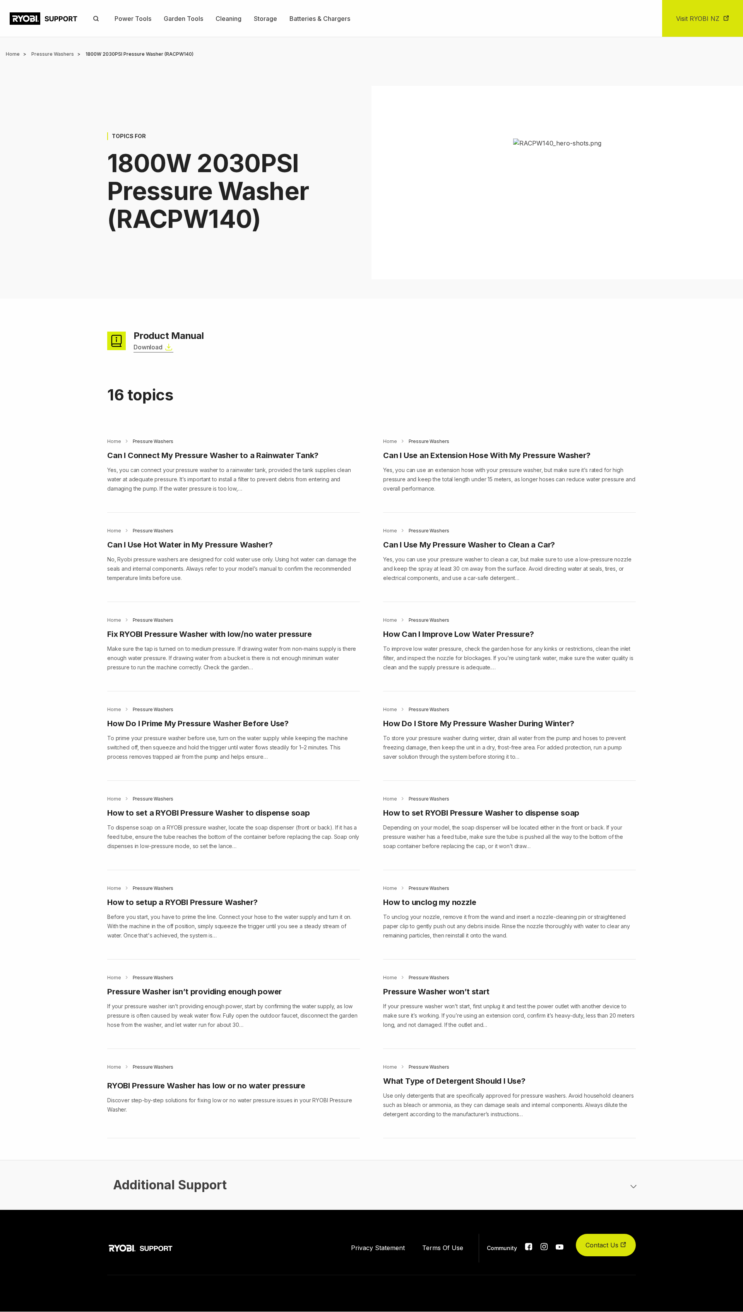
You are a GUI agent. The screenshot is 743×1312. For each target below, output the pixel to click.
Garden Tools (183, 18)
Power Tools (133, 18)
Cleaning (228, 18)
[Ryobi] (43, 18)
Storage (265, 18)
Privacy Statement (378, 1248)
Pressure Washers (52, 54)
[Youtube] (559, 1247)
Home (13, 54)
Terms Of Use (442, 1248)
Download (148, 347)
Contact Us (602, 1245)
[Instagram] (544, 1248)
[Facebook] (528, 1248)
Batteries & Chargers (319, 18)
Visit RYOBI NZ (697, 18)
